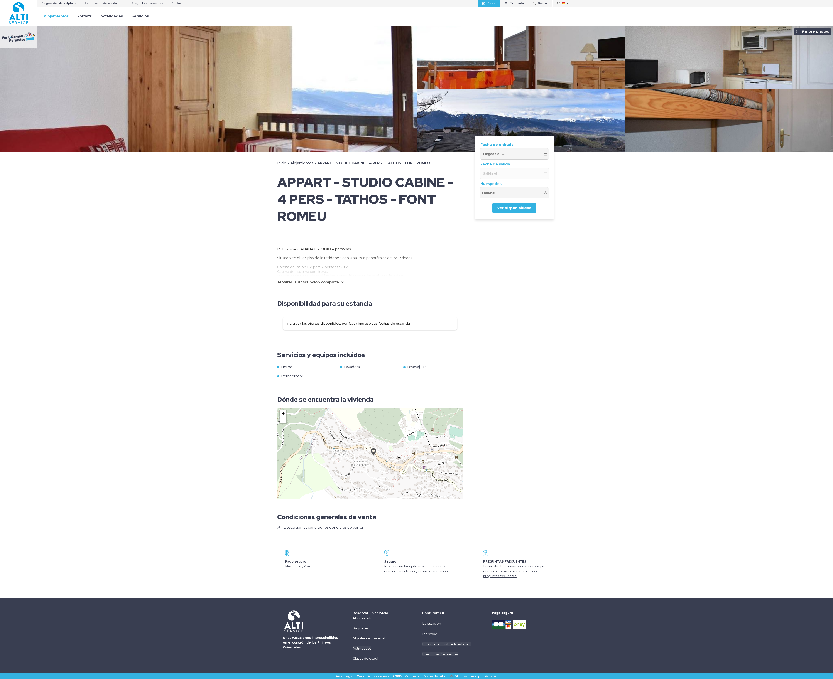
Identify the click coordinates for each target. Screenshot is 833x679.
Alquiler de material (369, 638)
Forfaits (84, 16)
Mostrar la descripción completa (308, 282)
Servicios (140, 16)
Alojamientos (56, 16)
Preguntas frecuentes (147, 3)
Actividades (111, 16)
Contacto (178, 3)
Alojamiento (363, 618)
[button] (373, 457)
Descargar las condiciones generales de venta (323, 527)
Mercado (429, 634)
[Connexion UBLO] (4, 676)
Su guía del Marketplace (59, 3)
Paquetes (360, 628)
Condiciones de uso (373, 676)
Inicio (281, 163)
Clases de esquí (365, 658)
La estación (431, 623)
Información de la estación (104, 3)
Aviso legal (344, 676)
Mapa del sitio (435, 676)
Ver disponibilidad (514, 208)
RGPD (397, 676)
